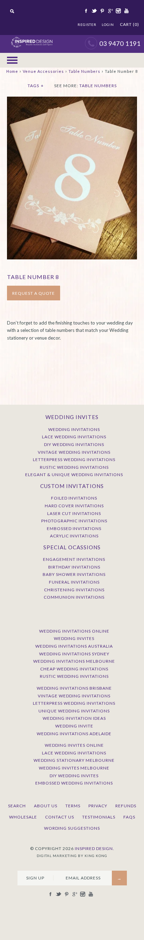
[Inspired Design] (31, 38)
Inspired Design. (94, 848)
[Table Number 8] (72, 100)
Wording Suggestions (72, 828)
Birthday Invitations (74, 567)
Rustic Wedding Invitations (74, 467)
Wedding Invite (74, 726)
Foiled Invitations (74, 498)
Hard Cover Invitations (74, 505)
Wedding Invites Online (74, 745)
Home (12, 71)
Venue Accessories (43, 71)
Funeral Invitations (74, 582)
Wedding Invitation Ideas (74, 718)
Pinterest (101, 11)
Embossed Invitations (74, 528)
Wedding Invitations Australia (74, 646)
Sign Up (35, 877)
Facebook (85, 11)
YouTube (125, 11)
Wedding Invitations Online (74, 631)
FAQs (129, 817)
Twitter (93, 11)
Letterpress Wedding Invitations (74, 459)
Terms (72, 805)
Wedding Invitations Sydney (74, 653)
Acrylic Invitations (74, 535)
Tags (36, 85)
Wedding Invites (74, 638)
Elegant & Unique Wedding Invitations (74, 474)
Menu (12, 60)
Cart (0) (129, 24)
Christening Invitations (74, 589)
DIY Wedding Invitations (74, 444)
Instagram (117, 11)
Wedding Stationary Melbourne (74, 760)
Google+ (109, 11)
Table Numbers (84, 71)
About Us (45, 805)
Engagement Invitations (74, 559)
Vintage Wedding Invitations (74, 452)
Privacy (97, 805)
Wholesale (23, 817)
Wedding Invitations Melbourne (74, 661)
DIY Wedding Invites (74, 775)
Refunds (125, 805)
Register (87, 24)
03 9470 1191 (120, 43)
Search (17, 805)
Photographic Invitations (74, 520)
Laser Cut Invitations (74, 513)
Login (108, 24)
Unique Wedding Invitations (74, 710)
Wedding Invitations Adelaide (74, 733)
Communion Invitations (74, 597)
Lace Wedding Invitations (74, 436)
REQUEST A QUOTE (33, 293)
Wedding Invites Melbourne (74, 768)
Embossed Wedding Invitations (74, 783)
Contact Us (59, 817)
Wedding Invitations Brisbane (74, 688)
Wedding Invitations (74, 429)
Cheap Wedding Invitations (74, 668)
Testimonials (98, 817)
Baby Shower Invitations (74, 574)
